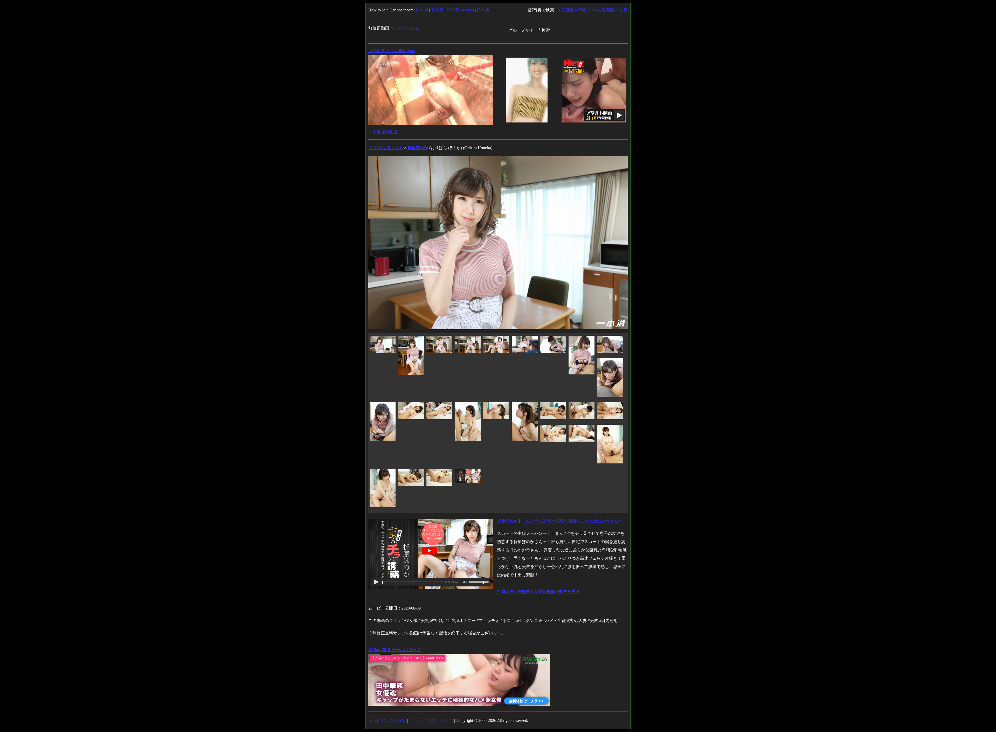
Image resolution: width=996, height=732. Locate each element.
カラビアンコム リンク (431, 720)
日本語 (483, 10)
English (422, 10)
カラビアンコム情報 (387, 720)
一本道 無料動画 (383, 132)
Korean (468, 10)
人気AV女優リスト (385, 148)
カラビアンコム (404, 28)
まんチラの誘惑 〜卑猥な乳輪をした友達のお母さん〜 (572, 521)
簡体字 (452, 10)
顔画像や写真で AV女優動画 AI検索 (595, 10)
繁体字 (437, 10)
